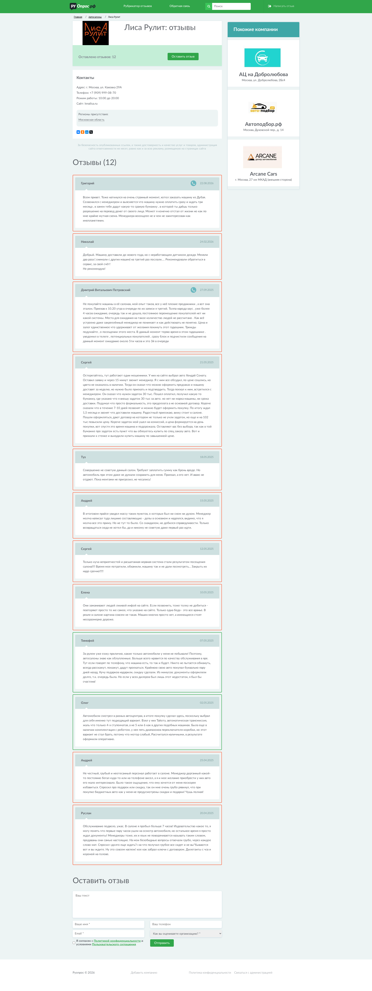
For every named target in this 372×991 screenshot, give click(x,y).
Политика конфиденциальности (210, 972)
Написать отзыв (284, 6)
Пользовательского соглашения (114, 944)
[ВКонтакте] (78, 132)
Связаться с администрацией (253, 972)
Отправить (162, 943)
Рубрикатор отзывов (138, 6)
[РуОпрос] (83, 6)
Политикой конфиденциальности (117, 940)
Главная (78, 17)
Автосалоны (95, 17)
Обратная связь (180, 6)
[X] (91, 132)
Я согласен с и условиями (109, 942)
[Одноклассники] (82, 132)
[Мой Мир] (87, 132)
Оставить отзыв (183, 56)
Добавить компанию (144, 972)
